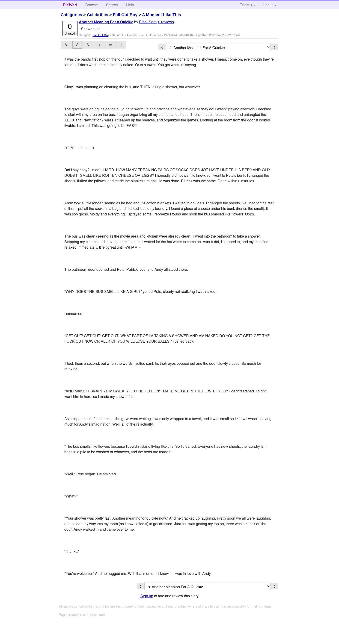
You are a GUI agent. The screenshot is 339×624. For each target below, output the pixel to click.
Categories (71, 14)
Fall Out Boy (125, 14)
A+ (88, 44)
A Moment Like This (161, 14)
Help (130, 4)
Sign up (146, 595)
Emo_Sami (148, 21)
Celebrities (97, 14)
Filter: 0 (246, 4)
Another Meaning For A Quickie (106, 22)
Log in (268, 4)
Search (112, 4)
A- (66, 44)
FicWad (70, 5)
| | (120, 44)
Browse (91, 4)
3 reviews (166, 21)
